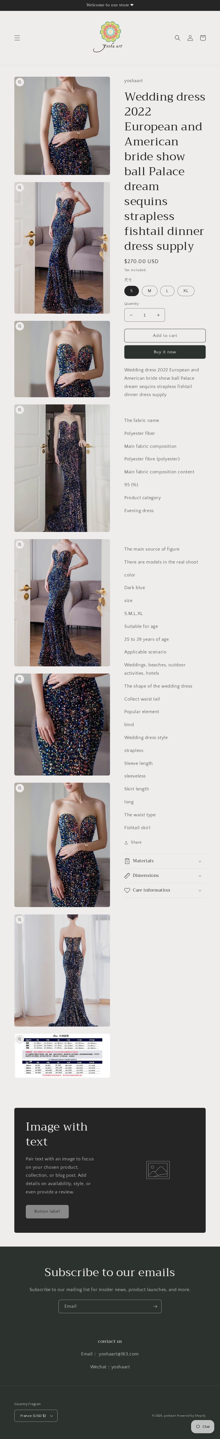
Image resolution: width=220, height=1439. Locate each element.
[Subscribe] (155, 1306)
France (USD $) (33, 1416)
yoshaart (170, 1415)
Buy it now (165, 352)
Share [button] (136, 842)
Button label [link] (47, 1211)
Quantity (131, 304)
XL (185, 291)
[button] (17, 38)
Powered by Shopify (191, 1415)
